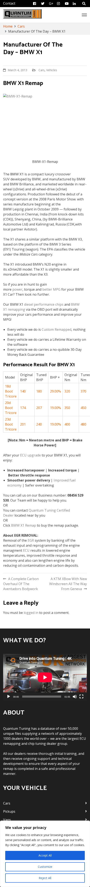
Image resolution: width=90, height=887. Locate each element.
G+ (51, 3)
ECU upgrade (30, 455)
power (17, 289)
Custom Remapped (56, 329)
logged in (31, 612)
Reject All (45, 878)
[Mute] (75, 696)
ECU (26, 550)
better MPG (51, 289)
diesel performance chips (43, 304)
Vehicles (51, 70)
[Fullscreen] (81, 696)
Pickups (9, 811)
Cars (42, 70)
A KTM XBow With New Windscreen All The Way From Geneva (68, 584)
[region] (45, 854)
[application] (45, 677)
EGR (31, 540)
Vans (7, 819)
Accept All (45, 855)
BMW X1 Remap (23, 525)
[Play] (8, 696)
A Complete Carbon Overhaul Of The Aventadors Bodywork (21, 584)
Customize (45, 867)
